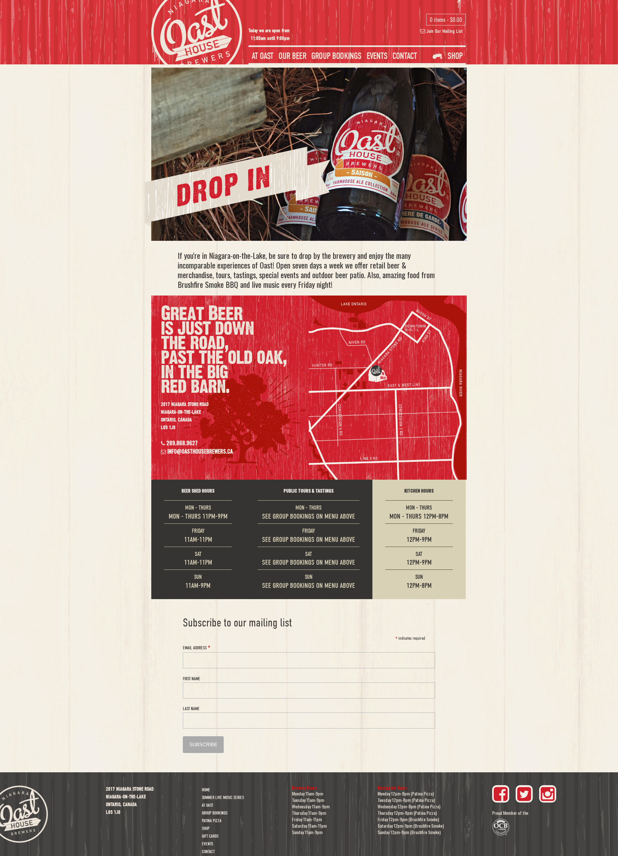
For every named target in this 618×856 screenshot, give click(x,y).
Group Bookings (336, 56)
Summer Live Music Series (223, 797)
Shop (454, 56)
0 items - (446, 20)
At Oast (262, 56)
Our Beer (292, 56)
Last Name (191, 708)
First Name (191, 679)
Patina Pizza (211, 820)
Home (206, 790)
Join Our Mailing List (444, 31)
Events (377, 56)
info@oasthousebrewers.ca (199, 451)
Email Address (196, 647)
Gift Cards (210, 836)
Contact (404, 56)
